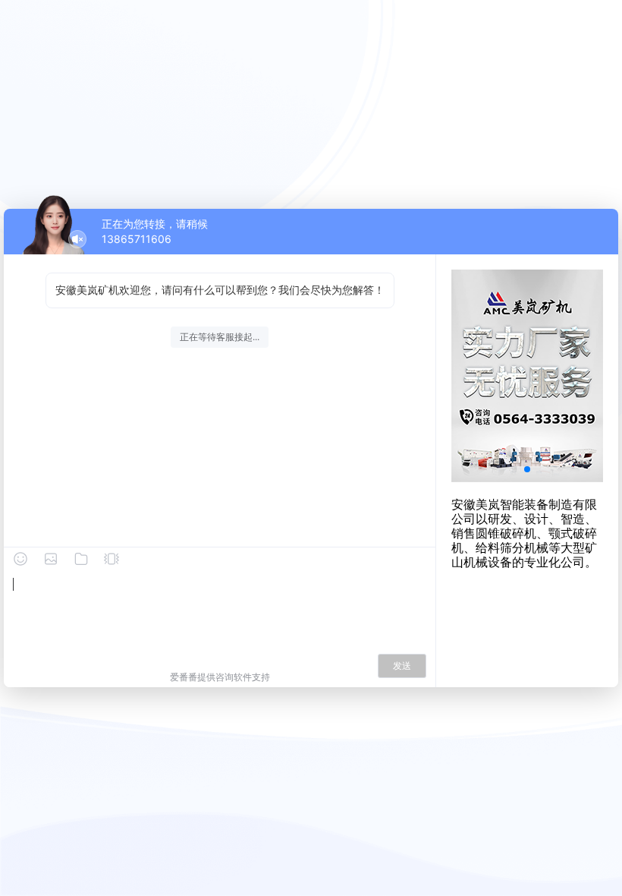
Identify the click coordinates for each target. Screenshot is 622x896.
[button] (527, 469)
